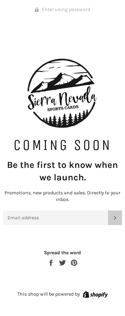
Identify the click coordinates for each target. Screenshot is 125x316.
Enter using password (65, 9)
